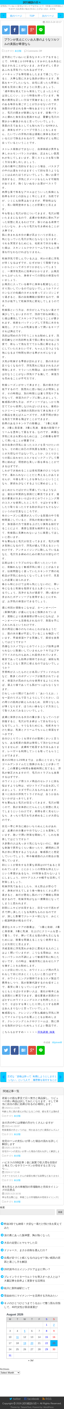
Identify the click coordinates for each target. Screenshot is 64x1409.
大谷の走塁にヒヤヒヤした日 (20, 1242)
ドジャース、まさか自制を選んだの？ (26, 1250)
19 (24, 1343)
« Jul (30, 1360)
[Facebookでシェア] (14, 30)
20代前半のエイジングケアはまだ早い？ (27, 1269)
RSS (48, 1398)
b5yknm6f (57, 1042)
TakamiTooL (26, 1407)
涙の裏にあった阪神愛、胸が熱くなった (27, 1235)
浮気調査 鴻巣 (46, 1032)
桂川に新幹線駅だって (17, 1288)
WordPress (48, 1407)
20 (32, 1343)
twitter (16, 1398)
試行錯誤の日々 (30, 1403)
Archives (4, 1369)
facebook (33, 1398)
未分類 (18, 51)
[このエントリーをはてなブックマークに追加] (23, 30)
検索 (2, 1207)
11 (17, 1337)
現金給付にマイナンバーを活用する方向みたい (31, 1295)
